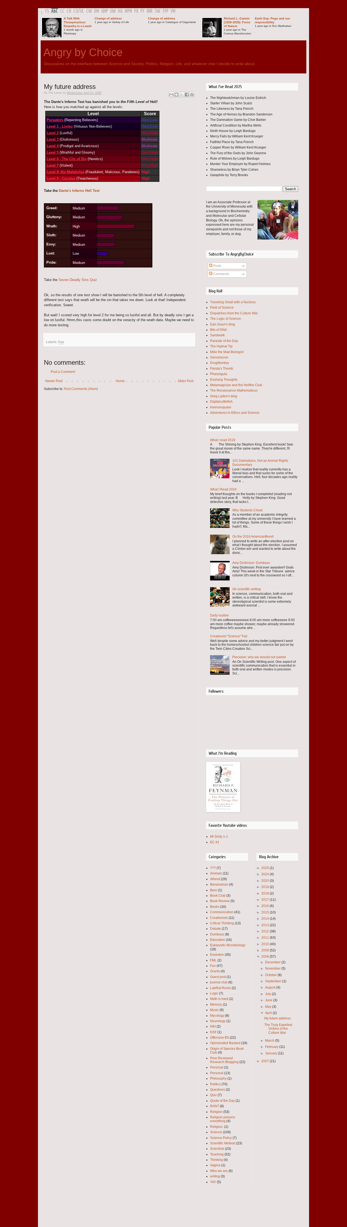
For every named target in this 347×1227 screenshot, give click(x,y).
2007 (265, 1061)
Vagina (215, 1165)
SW (157, 11)
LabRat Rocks (220, 988)
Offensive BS (219, 1037)
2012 (265, 931)
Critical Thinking (222, 923)
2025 (265, 868)
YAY (213, 1182)
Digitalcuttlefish (221, 401)
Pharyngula (218, 374)
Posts (216, 266)
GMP (104, 11)
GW (113, 11)
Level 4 (53, 146)
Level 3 (53, 139)
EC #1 (214, 842)
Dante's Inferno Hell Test (79, 191)
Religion (216, 1112)
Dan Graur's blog (222, 324)
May (268, 1007)
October (271, 975)
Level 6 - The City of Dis (66, 159)
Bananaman (219, 884)
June (269, 1000)
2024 (265, 874)
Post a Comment (63, 372)
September (273, 981)
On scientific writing (246, 589)
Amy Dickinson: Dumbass (251, 563)
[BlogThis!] (176, 94)
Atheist (215, 879)
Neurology (218, 1021)
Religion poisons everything (222, 1119)
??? (213, 868)
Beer (213, 890)
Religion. (216, 1127)
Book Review (220, 901)
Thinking (216, 1160)
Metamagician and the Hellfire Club (236, 385)
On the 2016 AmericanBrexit (253, 536)
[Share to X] (181, 94)
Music (214, 1010)
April (269, 1013)
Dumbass (217, 934)
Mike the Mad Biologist (226, 352)
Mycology (217, 1016)
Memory (216, 1004)
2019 (265, 887)
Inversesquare (220, 407)
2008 (265, 956)
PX (136, 11)
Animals (216, 873)
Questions (217, 1090)
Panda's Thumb (221, 368)
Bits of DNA (218, 330)
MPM (128, 11)
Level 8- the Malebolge (65, 172)
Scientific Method (222, 1143)
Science (216, 1132)
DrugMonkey (219, 363)
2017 (265, 900)
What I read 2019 (222, 440)
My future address (277, 1018)
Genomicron (219, 357)
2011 (265, 937)
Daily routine (219, 615)
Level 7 (53, 165)
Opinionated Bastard (225, 1043)
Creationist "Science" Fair (229, 636)
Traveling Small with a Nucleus (233, 302)
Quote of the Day (222, 1101)
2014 (265, 919)
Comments (220, 274)
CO (75, 11)
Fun (61, 342)
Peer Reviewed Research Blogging (224, 1060)
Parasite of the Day (224, 341)
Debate (215, 929)
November (273, 968)
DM (96, 11)
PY (142, 11)
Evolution (217, 955)
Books (214, 907)
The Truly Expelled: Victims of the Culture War (278, 1029)
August (270, 987)
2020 (265, 881)
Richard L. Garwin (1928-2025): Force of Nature (237, 22)
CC (62, 11)
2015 (265, 912)
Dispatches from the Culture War (234, 313)
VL (82, 11)
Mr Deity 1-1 (219, 836)
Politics (215, 1084)
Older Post (185, 381)
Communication (221, 912)
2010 (265, 944)
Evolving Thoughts (223, 380)
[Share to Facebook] (186, 94)
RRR (149, 11)
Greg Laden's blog (223, 396)
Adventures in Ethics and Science (234, 413)
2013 (265, 925)
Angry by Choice (83, 52)
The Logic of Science (225, 319)
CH (69, 11)
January (271, 1053)
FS (47, 11)
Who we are (219, 1171)
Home (120, 381)
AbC (54, 11)
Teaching (217, 1154)
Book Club (218, 895)
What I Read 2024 (223, 489)
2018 (265, 893)
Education (217, 940)
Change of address (108, 18)
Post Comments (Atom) (81, 389)
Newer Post (53, 381)
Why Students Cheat (247, 510)
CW (89, 11)
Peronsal (216, 1067)
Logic (214, 993)
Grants (215, 971)
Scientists (217, 1149)
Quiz (213, 1095)
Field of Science (222, 307)
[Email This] (171, 94)
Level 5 (53, 152)
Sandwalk (217, 335)
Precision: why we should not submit (259, 657)
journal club (218, 982)
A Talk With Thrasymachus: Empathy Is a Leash (78, 22)
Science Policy (221, 1138)
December (273, 962)
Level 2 (53, 133)
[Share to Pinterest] (192, 94)
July (268, 994)
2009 (265, 950)
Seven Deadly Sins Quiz (78, 280)
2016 (265, 906)
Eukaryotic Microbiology (227, 945)
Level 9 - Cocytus (61, 178)
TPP (165, 11)
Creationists (219, 918)
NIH (213, 1026)
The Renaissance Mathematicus (234, 390)
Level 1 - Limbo (60, 126)
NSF (213, 1032)
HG (120, 11)
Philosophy (218, 1078)
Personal (216, 1073)
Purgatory (55, 120)
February (272, 1047)
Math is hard (219, 999)
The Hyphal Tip (221, 346)
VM (173, 11)
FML (213, 960)
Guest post (218, 977)
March (270, 1040)
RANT (214, 1106)
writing (215, 1176)
